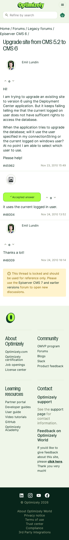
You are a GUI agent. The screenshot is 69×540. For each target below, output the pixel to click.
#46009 (9, 260)
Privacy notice (34, 515)
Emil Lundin (30, 62)
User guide (13, 412)
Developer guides (18, 407)
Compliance (34, 528)
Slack (41, 361)
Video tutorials (15, 417)
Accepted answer (22, 197)
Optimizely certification (14, 358)
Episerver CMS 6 (13, 34)
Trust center (34, 524)
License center (15, 370)
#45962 (9, 166)
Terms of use (34, 519)
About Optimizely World (34, 511)
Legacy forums (40, 29)
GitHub (10, 422)
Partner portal (15, 402)
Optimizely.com (16, 352)
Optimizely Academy (13, 428)
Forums (19, 29)
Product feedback (50, 366)
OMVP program (48, 346)
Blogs (41, 356)
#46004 (9, 214)
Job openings (15, 365)
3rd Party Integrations (35, 532)
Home (5, 29)
